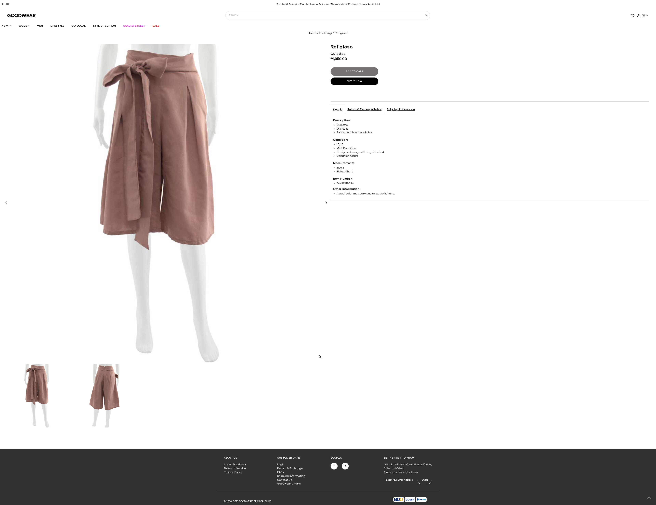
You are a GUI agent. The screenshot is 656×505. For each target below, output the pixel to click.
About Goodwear (235, 464)
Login (280, 464)
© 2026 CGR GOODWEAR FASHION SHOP (247, 501)
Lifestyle (57, 25)
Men (40, 25)
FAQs (280, 472)
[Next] (326, 203)
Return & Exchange (290, 468)
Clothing (325, 33)
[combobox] (324, 15)
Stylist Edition (104, 25)
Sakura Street (134, 25)
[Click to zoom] (320, 356)
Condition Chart (347, 156)
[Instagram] (7, 4)
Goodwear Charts (289, 484)
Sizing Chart (345, 171)
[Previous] (6, 203)
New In (7, 25)
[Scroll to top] (649, 498)
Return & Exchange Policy (364, 109)
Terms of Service (235, 468)
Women (24, 25)
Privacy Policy (233, 472)
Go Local (79, 25)
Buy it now (354, 81)
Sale (156, 25)
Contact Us (284, 480)
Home (312, 33)
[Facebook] (2, 4)
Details (337, 109)
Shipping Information (401, 109)
